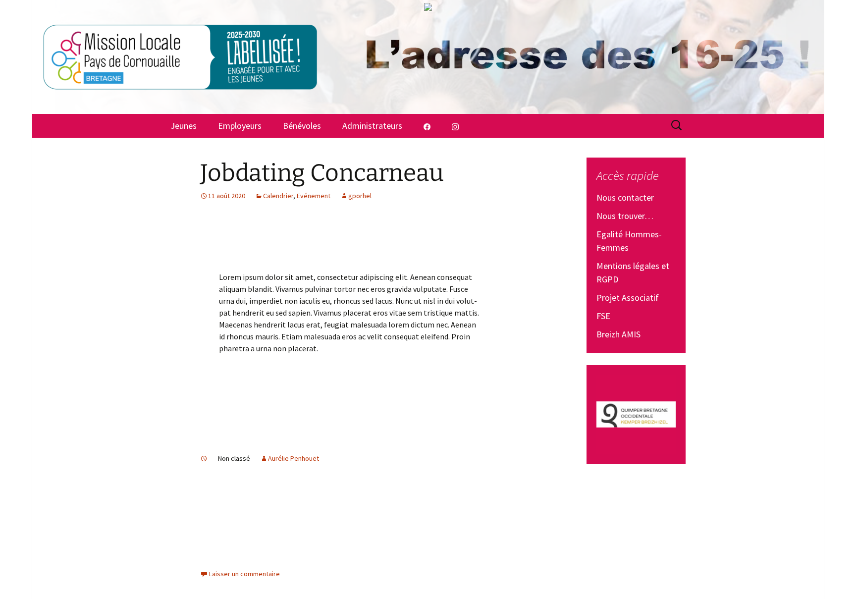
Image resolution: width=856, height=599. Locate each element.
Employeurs (240, 125)
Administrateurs (372, 125)
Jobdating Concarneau (322, 173)
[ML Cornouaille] (428, 57)
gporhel (360, 195)
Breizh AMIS (618, 334)
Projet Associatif (627, 297)
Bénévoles (302, 125)
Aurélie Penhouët (293, 458)
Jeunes (183, 125)
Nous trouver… (624, 215)
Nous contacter (625, 197)
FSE (603, 316)
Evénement (313, 195)
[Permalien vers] (204, 458)
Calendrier (278, 195)
